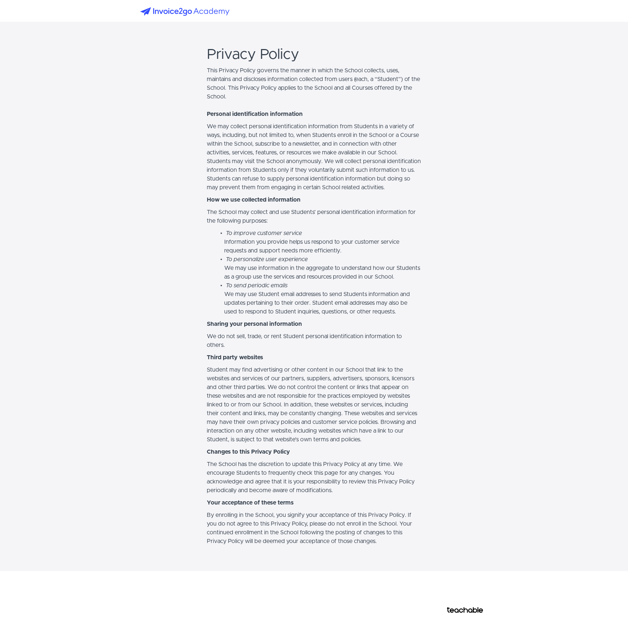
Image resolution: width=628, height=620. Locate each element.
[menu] (467, 11)
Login (458, 10)
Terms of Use (462, 581)
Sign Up (479, 10)
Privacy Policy (463, 589)
